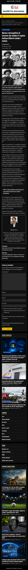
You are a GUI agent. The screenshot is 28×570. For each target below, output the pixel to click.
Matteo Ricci (6, 44)
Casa (3, 416)
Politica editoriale (6, 457)
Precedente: (13, 248)
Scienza (5, 483)
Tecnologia (4, 431)
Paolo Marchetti (6, 361)
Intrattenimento (5, 436)
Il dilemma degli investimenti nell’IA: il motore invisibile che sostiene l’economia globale (13, 560)
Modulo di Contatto (6, 439)
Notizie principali (6, 29)
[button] (2, 16)
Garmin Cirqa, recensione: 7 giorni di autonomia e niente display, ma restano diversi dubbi (13, 536)
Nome (4, 292)
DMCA (3, 455)
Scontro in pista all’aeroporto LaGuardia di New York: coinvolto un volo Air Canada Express (14, 405)
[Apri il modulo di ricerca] (25, 16)
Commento (5, 272)
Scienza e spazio (5, 428)
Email (4, 298)
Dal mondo (4, 422)
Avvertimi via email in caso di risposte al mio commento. (13, 317)
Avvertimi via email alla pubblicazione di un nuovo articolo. (13, 324)
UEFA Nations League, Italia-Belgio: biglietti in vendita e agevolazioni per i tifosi (13, 511)
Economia (5, 556)
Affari (3, 425)
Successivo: (13, 255)
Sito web (4, 303)
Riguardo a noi (5, 449)
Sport (3, 433)
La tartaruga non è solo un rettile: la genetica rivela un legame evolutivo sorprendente (13, 488)
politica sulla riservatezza (7, 460)
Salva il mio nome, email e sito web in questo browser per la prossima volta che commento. (14, 310)
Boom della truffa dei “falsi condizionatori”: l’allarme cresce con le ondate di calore (13, 382)
